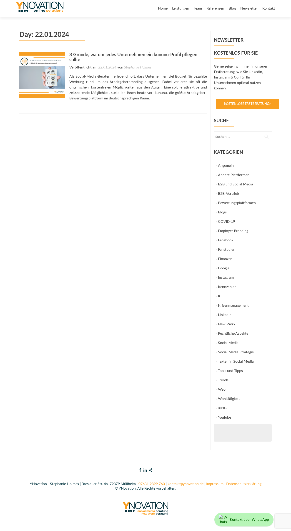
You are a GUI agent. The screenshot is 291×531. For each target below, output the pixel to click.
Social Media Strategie (236, 352)
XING (222, 408)
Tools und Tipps (230, 371)
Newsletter (249, 8)
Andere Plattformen (233, 175)
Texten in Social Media (236, 361)
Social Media (228, 343)
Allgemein (226, 165)
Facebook (225, 240)
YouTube (224, 417)
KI (219, 296)
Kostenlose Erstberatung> (247, 104)
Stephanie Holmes (137, 67)
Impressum (214, 484)
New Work (226, 324)
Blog (232, 8)
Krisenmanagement (233, 305)
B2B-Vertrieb (228, 193)
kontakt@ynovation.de (185, 484)
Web (222, 389)
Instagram (226, 277)
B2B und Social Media (235, 184)
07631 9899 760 (151, 484)
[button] (10, 521)
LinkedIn (224, 315)
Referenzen (215, 8)
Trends (223, 380)
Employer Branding (233, 231)
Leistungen (180, 8)
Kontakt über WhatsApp (249, 519)
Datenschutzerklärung (243, 484)
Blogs (222, 212)
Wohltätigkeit (229, 399)
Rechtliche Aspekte (233, 333)
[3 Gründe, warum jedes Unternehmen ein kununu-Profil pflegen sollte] (42, 75)
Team (198, 8)
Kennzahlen (227, 287)
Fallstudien (226, 249)
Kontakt (268, 8)
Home (163, 8)
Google (223, 268)
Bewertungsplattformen (237, 203)
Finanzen (225, 259)
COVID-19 (226, 221)
